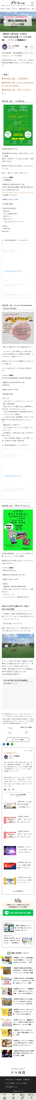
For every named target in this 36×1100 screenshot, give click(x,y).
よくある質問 (11, 1083)
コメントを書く (19, 739)
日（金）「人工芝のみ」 (19, 79)
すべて (3, 8)
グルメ (8, 8)
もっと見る (17, 891)
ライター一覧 (27, 750)
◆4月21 (5, 79)
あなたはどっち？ (24, 8)
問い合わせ (10, 1079)
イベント (15, 8)
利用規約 (19, 1079)
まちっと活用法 (22, 1083)
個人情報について (12, 1087)
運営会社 (27, 1079)
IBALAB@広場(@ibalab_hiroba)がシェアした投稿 (19, 294)
